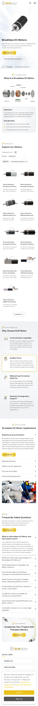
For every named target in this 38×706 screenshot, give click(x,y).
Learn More (8, 455)
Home (2, 66)
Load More (18, 314)
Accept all (19, 692)
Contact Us (18, 635)
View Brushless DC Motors (13, 59)
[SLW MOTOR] (9, 3)
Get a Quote (8, 53)
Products (9, 67)
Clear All (5, 161)
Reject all (19, 699)
